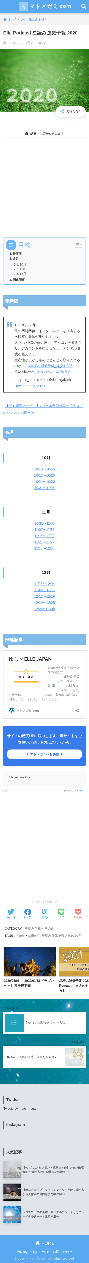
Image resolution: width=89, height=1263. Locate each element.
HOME (47, 1243)
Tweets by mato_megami (21, 1108)
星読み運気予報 (53, 935)
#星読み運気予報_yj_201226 (50, 366)
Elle (33, 935)
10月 (23, 264)
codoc (80, 791)
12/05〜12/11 (44, 590)
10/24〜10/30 (44, 482)
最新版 (17, 253)
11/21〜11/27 (44, 542)
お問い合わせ (62, 1252)
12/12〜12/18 (44, 596)
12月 (23, 273)
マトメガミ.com (50, 6)
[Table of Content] (78, 244)
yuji (22, 935)
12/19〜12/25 (44, 603)
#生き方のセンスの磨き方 (51, 371)
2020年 (76, 935)
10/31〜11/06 (44, 488)
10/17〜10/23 (44, 475)
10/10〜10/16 (44, 469)
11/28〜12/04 (44, 548)
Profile (45, 1252)
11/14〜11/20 (44, 536)
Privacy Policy (27, 1252)
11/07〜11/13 (44, 529)
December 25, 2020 (29, 386)
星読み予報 (33, 928)
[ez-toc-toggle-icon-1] (76, 244)
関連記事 (19, 279)
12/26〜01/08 (44, 609)
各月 (16, 258)
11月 (23, 269)
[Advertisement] (44, 185)
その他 (49, 928)
